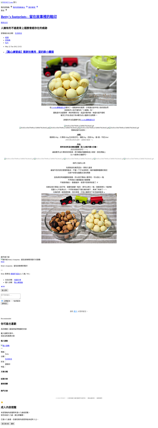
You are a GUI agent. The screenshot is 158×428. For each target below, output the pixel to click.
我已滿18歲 (5, 424)
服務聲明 (99, 398)
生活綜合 (18, 33)
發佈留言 (4, 303)
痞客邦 (13, 274)
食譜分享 (17, 280)
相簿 (7, 38)
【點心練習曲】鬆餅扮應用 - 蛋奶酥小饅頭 (29, 51)
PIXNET (63, 398)
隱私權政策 (91, 398)
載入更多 (4, 290)
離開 (12, 424)
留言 (18, 274)
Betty (3, 262)
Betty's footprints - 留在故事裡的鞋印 (29, 17)
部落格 (7, 40)
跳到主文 (4, 23)
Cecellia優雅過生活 (58, 107)
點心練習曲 (18, 282)
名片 (7, 43)
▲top (3, 286)
